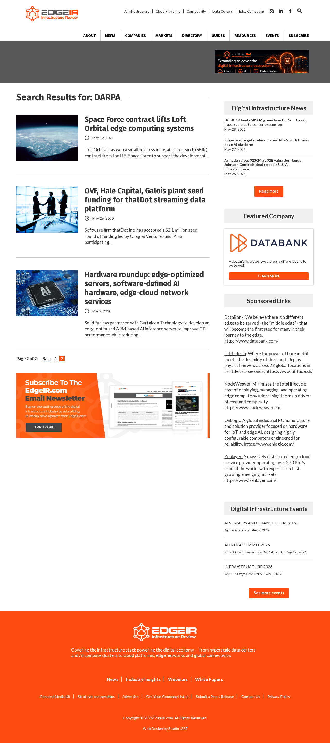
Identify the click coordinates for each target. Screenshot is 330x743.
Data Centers (222, 11)
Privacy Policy (279, 696)
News (110, 35)
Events (272, 35)
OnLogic (232, 420)
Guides (218, 35)
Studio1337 (177, 728)
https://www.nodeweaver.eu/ (252, 407)
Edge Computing (251, 11)
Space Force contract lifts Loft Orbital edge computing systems (139, 124)
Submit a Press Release (215, 696)
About (89, 35)
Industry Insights (143, 679)
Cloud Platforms (168, 11)
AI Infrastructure (136, 11)
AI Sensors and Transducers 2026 (261, 526)
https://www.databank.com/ (251, 341)
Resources (245, 35)
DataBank (234, 317)
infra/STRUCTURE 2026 (253, 570)
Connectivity (196, 11)
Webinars (178, 679)
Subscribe (298, 35)
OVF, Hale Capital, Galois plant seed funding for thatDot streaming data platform (145, 199)
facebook (290, 10)
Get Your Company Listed (167, 696)
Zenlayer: (233, 456)
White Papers (209, 679)
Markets (163, 35)
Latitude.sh (235, 353)
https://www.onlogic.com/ (269, 444)
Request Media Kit (55, 696)
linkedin (281, 10)
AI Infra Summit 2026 (265, 548)
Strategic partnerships (96, 696)
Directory (192, 35)
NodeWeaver (237, 384)
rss (271, 10)
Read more (269, 191)
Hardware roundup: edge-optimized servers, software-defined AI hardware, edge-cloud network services (144, 288)
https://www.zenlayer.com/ (250, 480)
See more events (269, 592)
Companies (135, 35)
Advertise (130, 696)
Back (47, 358)
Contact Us (250, 696)
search (299, 10)
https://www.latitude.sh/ (289, 371)
